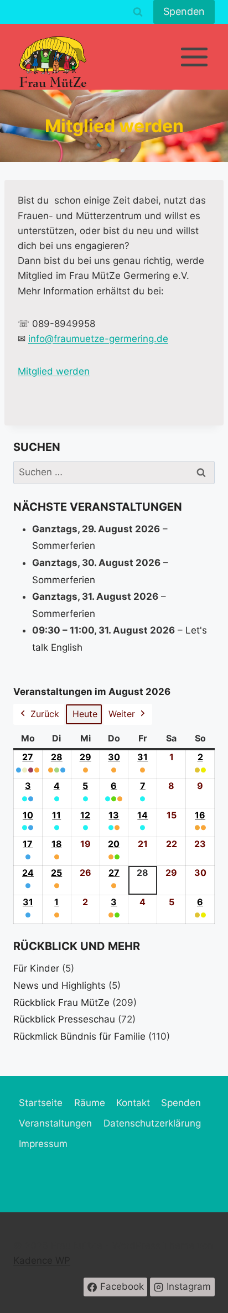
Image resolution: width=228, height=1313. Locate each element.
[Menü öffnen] (194, 57)
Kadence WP (41, 1260)
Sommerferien (63, 545)
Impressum (43, 1143)
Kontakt (133, 1102)
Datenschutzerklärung (152, 1123)
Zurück (44, 713)
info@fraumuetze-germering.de (98, 338)
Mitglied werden (54, 371)
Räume (89, 1102)
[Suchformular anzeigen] (138, 12)
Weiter (121, 713)
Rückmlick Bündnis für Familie (79, 1036)
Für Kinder (36, 968)
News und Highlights (59, 985)
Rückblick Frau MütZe (61, 1002)
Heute (84, 713)
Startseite (41, 1102)
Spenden (184, 11)
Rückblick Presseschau (64, 1019)
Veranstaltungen (55, 1123)
